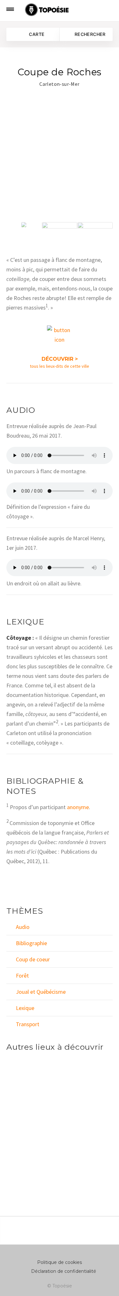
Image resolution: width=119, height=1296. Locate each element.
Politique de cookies (59, 1262)
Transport (27, 1024)
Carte (36, 34)
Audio (23, 927)
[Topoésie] (31, 10)
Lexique (25, 1008)
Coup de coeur (33, 959)
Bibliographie (31, 943)
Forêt (22, 975)
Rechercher (90, 34)
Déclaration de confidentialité (63, 1271)
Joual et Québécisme (41, 991)
